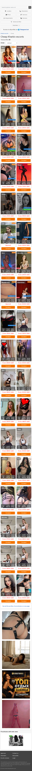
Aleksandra (5, 106)
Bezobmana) (6, 282)
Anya (19, 341)
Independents (9, 18)
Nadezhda (20, 488)
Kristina (19, 47)
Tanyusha (20, 135)
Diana (19, 194)
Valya (19, 429)
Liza (3, 224)
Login (13, 758)
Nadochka (5, 488)
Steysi (4, 194)
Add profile (15, 755)
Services (25, 14)
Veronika (20, 253)
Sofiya (4, 576)
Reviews (25, 18)
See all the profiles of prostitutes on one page (16, 606)
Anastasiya (20, 282)
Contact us (15, 753)
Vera (3, 253)
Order (3, 43)
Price (9, 14)
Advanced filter (17, 22)
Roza (19, 517)
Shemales (3, 755)
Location (9, 11)
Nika (3, 47)
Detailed (8, 72)
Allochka (4, 517)
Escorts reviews (5, 758)
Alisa (18, 224)
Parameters (25, 11)
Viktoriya (20, 106)
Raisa (19, 547)
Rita (3, 165)
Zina (3, 370)
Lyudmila (20, 370)
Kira (3, 135)
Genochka (20, 312)
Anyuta (4, 312)
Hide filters (15, 25)
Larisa (3, 341)
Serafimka (5, 400)
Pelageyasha (6, 547)
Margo (19, 165)
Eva (18, 459)
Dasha (19, 576)
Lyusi (19, 400)
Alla (3, 429)
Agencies (3, 753)
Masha (4, 77)
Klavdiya (4, 459)
